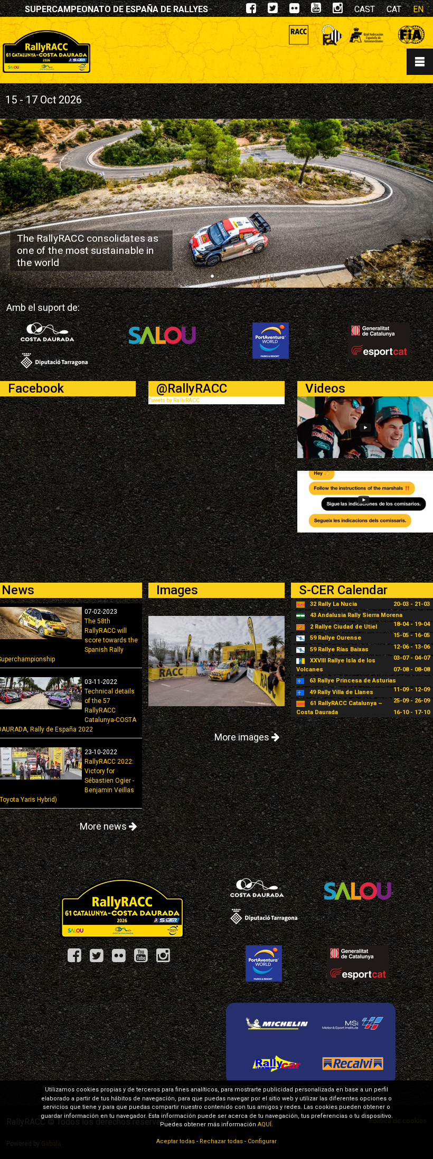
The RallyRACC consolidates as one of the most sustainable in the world (87, 250)
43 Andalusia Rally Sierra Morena (356, 615)
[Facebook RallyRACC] (78, 959)
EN (418, 9)
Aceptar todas (175, 1141)
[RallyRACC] (122, 907)
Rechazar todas (221, 1141)
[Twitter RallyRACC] (100, 959)
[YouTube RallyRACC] (144, 959)
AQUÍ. (265, 1124)
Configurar (262, 1141)
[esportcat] (378, 340)
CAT (394, 9)
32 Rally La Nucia (333, 604)
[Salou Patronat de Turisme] (162, 340)
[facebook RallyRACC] (251, 10)
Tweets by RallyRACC (174, 400)
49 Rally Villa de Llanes (341, 692)
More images (242, 737)
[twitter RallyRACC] (272, 10)
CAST (364, 9)
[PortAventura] (270, 340)
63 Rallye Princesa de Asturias (352, 680)
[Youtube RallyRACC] (316, 10)
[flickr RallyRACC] (294, 10)
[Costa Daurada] (54, 345)
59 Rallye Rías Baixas (339, 649)
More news (104, 826)
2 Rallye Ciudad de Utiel (343, 626)
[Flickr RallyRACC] (122, 959)
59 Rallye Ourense (335, 637)
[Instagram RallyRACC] (337, 10)
